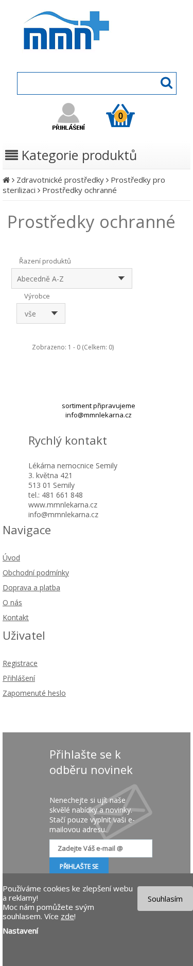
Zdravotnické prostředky (60, 179)
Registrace (20, 663)
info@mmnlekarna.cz (98, 414)
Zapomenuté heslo (34, 693)
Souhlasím (165, 898)
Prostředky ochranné (79, 190)
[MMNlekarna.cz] (96, 60)
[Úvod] (6, 179)
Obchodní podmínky (36, 572)
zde (67, 916)
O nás (12, 602)
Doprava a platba (31, 587)
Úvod (11, 558)
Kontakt (16, 617)
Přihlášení (19, 678)
